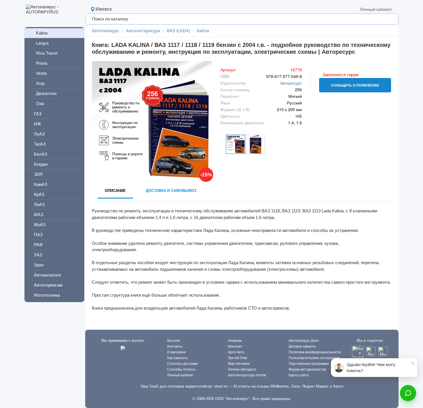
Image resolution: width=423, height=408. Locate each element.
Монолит (235, 346)
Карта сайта (299, 375)
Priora (41, 63)
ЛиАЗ (39, 204)
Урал (39, 264)
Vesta (41, 73)
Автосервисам (48, 285)
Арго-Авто (236, 352)
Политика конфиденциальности (315, 352)
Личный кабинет (376, 9)
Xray (40, 83)
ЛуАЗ (39, 133)
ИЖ (37, 123)
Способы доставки (182, 364)
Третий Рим (237, 358)
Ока (40, 103)
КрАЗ (39, 194)
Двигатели (46, 93)
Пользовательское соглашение (314, 358)
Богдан (40, 164)
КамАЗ (40, 184)
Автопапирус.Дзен (304, 341)
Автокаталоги (47, 274)
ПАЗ (38, 234)
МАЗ (38, 214)
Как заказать (177, 358)
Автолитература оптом (247, 375)
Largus (42, 43)
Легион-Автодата (242, 369)
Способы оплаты (181, 369)
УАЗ (38, 254)
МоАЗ (39, 224)
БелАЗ (40, 154)
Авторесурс (291, 83)
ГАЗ (37, 113)
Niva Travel (46, 53)
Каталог (173, 341)
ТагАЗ (39, 144)
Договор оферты (302, 346)
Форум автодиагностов (307, 369)
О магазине (176, 352)
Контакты (175, 346)
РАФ (38, 244)
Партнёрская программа (309, 364)
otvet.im (221, 386)
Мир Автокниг (239, 364)
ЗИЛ (38, 174)
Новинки (235, 341)
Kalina (41, 32)
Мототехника (47, 295)
